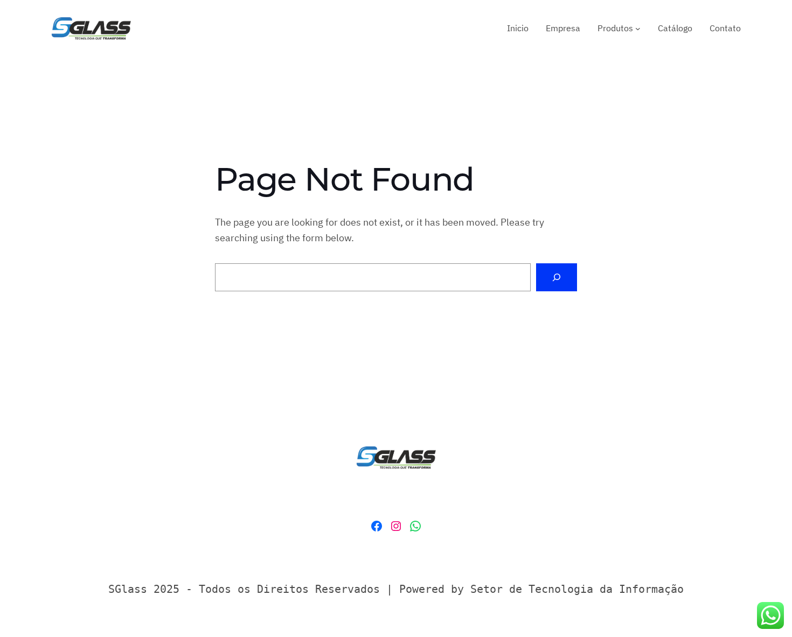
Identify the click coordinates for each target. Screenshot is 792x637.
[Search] (556, 277)
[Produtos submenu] (638, 28)
